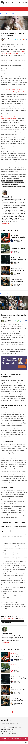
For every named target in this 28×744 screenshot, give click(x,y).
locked (6, 293)
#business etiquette (19, 180)
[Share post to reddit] (23, 39)
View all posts (5, 223)
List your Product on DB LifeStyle (9, 733)
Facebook (13, 618)
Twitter (9, 618)
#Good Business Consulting (17, 182)
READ (6, 6)
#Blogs (3, 180)
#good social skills (6, 184)
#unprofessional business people (18, 186)
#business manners (6, 182)
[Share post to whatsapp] (18, 39)
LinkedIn (5, 618)
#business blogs (9, 180)
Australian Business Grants (7, 731)
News (2, 31)
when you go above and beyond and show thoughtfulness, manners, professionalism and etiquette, (13, 90)
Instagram (20, 618)
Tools (20, 6)
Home (2, 6)
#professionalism (5, 186)
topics (6, 13)
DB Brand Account (14, 234)
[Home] (0, 13)
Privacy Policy (10, 729)
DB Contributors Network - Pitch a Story (11, 727)
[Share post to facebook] (13, 39)
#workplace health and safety (17, 620)
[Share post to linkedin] (21, 39)
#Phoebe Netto (14, 184)
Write (10, 6)
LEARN (25, 6)
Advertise (15, 6)
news (13, 13)
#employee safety (5, 620)
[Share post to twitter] (15, 39)
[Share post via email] (26, 39)
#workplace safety (6, 622)
